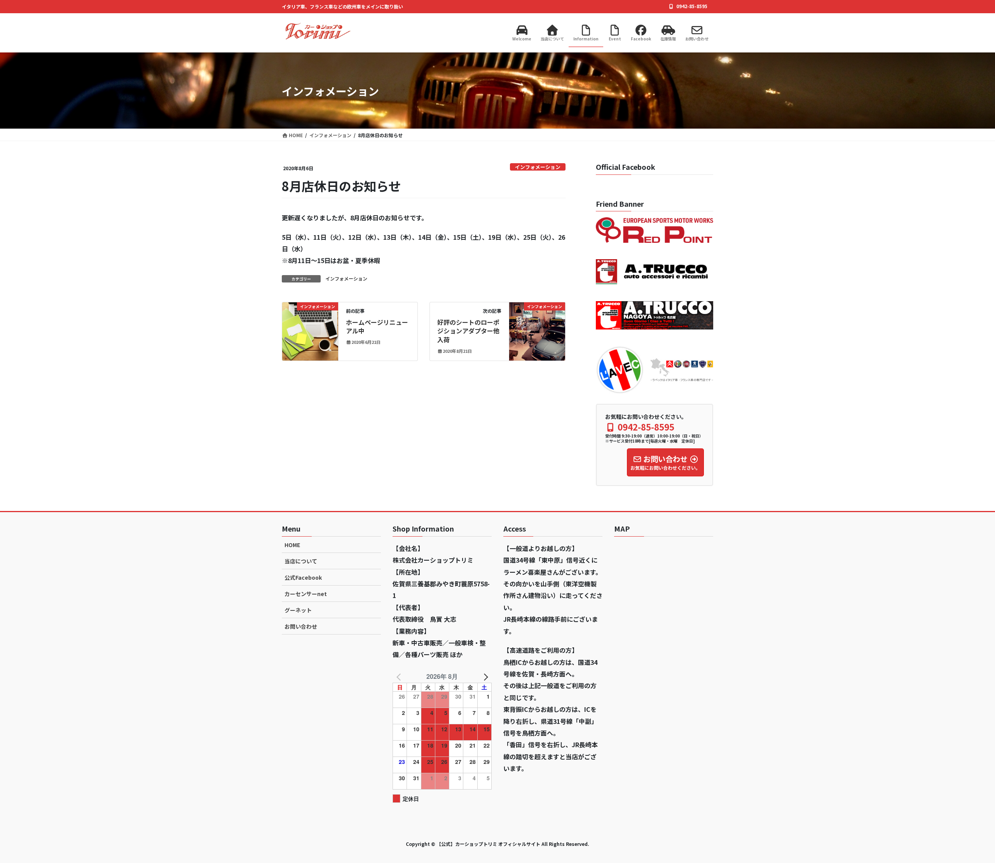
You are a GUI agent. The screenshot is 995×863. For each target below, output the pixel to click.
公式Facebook (303, 577)
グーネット (298, 610)
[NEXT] (484, 676)
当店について (301, 561)
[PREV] (400, 676)
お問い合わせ (301, 626)
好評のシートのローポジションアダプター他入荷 (468, 330)
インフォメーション (537, 167)
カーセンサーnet (306, 594)
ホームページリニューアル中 (377, 326)
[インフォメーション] (310, 330)
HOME (292, 545)
